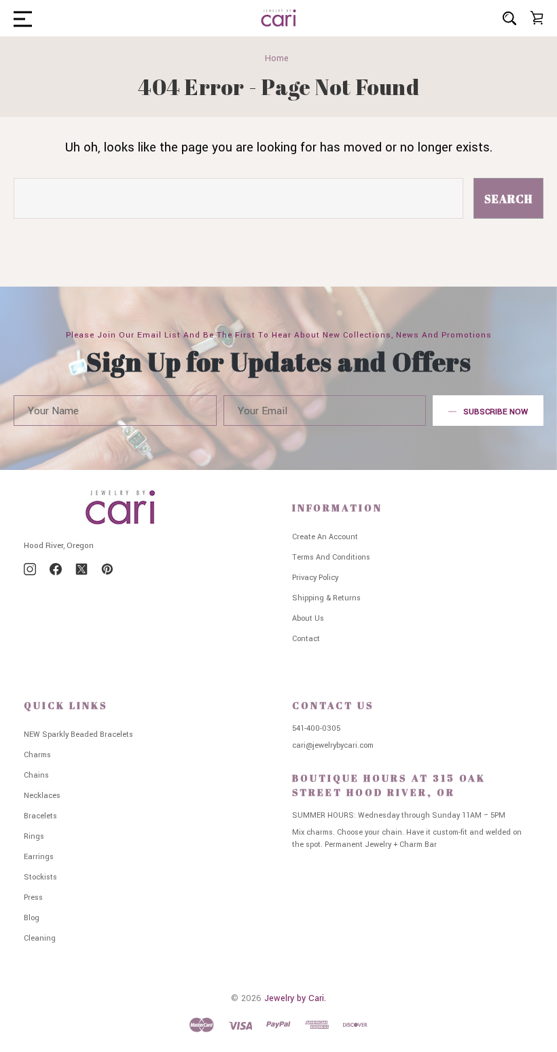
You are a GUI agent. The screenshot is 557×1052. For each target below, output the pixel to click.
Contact (306, 639)
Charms (37, 755)
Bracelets (40, 816)
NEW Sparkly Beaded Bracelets (78, 734)
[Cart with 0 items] (536, 17)
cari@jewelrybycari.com (333, 745)
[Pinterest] (107, 569)
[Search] (509, 18)
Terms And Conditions (331, 557)
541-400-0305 (316, 728)
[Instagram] (30, 569)
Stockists (40, 877)
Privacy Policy (315, 578)
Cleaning (40, 938)
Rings (34, 836)
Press (33, 897)
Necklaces (42, 796)
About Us (308, 618)
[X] (81, 569)
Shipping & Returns (326, 598)
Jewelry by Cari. (295, 998)
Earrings (39, 857)
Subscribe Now (495, 412)
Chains (36, 775)
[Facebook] (56, 569)
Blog (31, 918)
